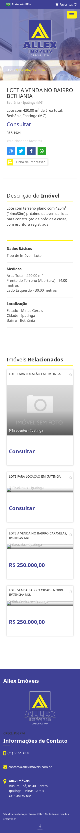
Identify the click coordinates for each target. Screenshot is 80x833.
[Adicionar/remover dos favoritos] (70, 374)
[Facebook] (40, 826)
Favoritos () (68, 4)
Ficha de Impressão (29, 162)
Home (11, 70)
